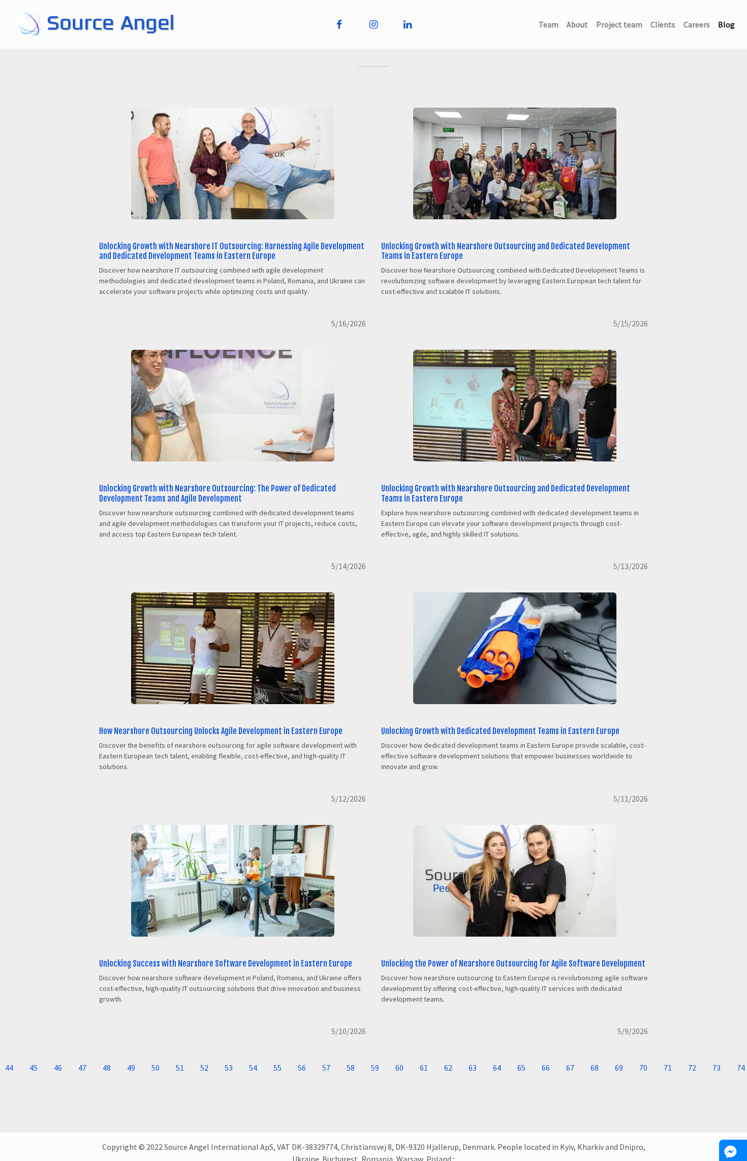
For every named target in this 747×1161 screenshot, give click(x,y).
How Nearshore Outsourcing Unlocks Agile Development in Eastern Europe (221, 731)
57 (326, 1068)
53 (229, 1068)
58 (351, 1068)
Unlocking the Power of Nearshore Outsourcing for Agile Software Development (513, 963)
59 (375, 1068)
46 (58, 1068)
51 (180, 1068)
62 (448, 1068)
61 (424, 1068)
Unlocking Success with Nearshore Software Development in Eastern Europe (225, 963)
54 (253, 1068)
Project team (621, 24)
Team (551, 24)
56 (302, 1068)
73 (716, 1068)
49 (131, 1068)
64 (497, 1068)
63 (473, 1068)
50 (155, 1068)
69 (619, 1068)
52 (204, 1068)
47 (82, 1068)
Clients (664, 24)
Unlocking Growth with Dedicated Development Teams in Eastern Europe (500, 731)
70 (643, 1068)
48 (107, 1068)
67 (570, 1068)
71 (668, 1068)
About (579, 24)
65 (521, 1068)
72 (692, 1068)
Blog (728, 24)
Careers (698, 24)
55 (277, 1068)
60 (399, 1068)
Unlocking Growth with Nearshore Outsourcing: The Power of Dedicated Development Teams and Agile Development (217, 493)
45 (33, 1068)
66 (546, 1068)
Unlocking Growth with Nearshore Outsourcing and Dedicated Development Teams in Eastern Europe (505, 251)
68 (594, 1068)
